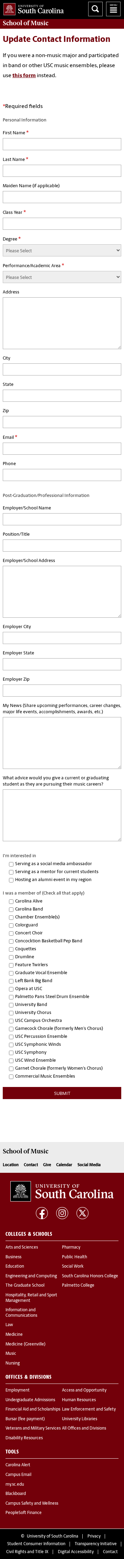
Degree (12, 239)
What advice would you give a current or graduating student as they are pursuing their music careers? (56, 781)
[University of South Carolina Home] (32, 8)
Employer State (18, 653)
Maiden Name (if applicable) (31, 186)
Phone (9, 464)
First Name (16, 133)
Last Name (15, 159)
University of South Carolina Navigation (113, 9)
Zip (6, 411)
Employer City (17, 627)
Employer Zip (16, 679)
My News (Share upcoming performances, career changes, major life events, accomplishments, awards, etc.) (62, 709)
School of (25, 23)
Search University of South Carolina (95, 9)
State (8, 384)
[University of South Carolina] (62, 1191)
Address (11, 292)
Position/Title (16, 534)
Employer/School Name (27, 508)
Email (10, 437)
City (6, 358)
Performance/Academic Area (33, 266)
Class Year (14, 212)
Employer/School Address (29, 561)
